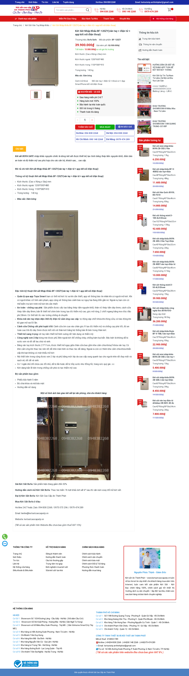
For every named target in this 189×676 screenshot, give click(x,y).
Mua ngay (105, 127)
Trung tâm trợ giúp (54, 564)
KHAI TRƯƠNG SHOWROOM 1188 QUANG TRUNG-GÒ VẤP (164, 123)
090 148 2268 (129, 11)
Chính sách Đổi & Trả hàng (93, 564)
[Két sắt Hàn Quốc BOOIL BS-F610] (144, 198)
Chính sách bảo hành (91, 554)
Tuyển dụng (68, 2)
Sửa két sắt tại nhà (54, 570)
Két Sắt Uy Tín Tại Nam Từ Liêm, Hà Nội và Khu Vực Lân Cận (163, 78)
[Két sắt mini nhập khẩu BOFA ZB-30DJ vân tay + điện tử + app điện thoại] (144, 360)
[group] (42, 59)
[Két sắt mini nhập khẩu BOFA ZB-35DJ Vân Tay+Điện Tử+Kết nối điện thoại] (144, 152)
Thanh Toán (108, 19)
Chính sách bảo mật (91, 560)
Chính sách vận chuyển (92, 557)
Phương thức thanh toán (93, 567)
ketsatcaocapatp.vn (34, 519)
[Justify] (88, 10)
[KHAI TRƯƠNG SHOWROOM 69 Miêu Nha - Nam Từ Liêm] (144, 112)
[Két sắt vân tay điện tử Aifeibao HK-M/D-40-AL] (144, 406)
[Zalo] (5, 543)
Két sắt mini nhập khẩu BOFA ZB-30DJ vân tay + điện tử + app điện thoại (164, 356)
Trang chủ (19, 2)
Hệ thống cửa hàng (164, 19)
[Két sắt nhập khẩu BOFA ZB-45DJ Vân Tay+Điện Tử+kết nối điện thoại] (144, 244)
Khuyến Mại (125, 19)
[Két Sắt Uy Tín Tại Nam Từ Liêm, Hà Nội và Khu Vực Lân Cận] (144, 79)
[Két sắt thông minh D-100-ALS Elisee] (144, 221)
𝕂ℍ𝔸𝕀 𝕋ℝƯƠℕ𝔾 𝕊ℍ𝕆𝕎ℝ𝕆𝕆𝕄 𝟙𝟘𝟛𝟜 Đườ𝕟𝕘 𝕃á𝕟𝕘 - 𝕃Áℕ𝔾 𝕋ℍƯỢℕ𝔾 (162, 88)
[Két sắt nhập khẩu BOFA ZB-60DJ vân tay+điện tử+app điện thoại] (144, 383)
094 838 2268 (106, 11)
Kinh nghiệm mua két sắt (57, 567)
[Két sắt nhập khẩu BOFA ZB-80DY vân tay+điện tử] (144, 267)
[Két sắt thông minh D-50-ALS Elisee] (144, 290)
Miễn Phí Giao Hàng (67, 19)
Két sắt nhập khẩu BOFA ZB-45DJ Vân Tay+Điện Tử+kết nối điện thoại (163, 241)
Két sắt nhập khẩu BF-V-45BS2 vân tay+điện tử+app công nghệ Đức (163, 171)
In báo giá (126, 127)
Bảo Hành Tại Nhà (90, 19)
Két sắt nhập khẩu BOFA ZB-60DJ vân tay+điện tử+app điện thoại (163, 380)
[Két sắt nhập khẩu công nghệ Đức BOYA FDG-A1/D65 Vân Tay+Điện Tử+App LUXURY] (144, 314)
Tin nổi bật (143, 59)
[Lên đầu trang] (180, 661)
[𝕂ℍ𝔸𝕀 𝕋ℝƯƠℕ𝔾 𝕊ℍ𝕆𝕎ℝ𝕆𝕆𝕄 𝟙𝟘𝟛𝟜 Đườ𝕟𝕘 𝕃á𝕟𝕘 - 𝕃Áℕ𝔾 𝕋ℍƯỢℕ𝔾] (144, 94)
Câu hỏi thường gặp (54, 560)
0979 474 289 (151, 11)
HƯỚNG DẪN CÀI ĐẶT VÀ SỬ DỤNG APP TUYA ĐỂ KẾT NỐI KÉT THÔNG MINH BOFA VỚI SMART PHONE (163, 67)
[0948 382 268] (5, 536)
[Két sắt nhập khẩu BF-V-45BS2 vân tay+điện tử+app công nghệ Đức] (144, 175)
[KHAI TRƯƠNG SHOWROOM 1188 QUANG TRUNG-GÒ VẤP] (144, 127)
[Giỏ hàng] (169, 10)
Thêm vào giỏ (85, 127)
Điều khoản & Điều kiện (23, 570)
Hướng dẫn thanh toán (56, 557)
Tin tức (45, 2)
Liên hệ (55, 2)
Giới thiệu (33, 2)
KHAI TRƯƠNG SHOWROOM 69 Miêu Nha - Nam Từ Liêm (164, 108)
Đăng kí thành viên (54, 554)
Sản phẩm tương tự (150, 140)
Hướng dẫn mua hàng (91, 570)
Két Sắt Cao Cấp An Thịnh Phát (102, 672)
